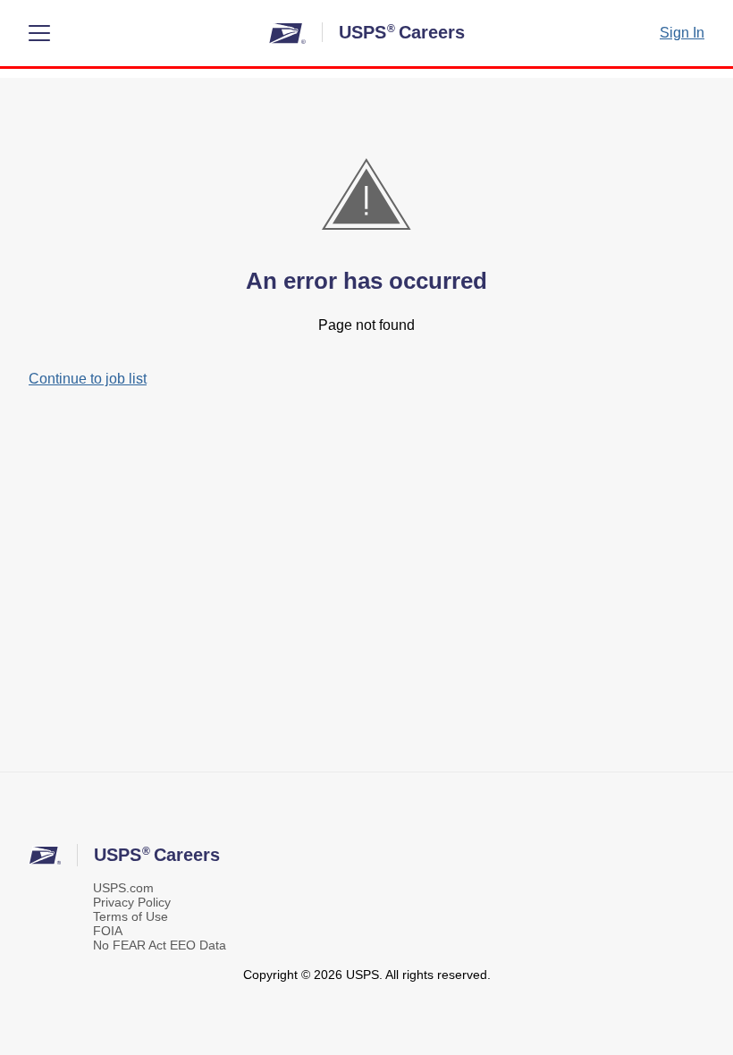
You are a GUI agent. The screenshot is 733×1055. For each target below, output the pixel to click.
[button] (39, 33)
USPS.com (123, 888)
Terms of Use (130, 916)
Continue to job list (88, 378)
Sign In (682, 32)
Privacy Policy (132, 902)
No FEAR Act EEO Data (159, 945)
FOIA (107, 931)
